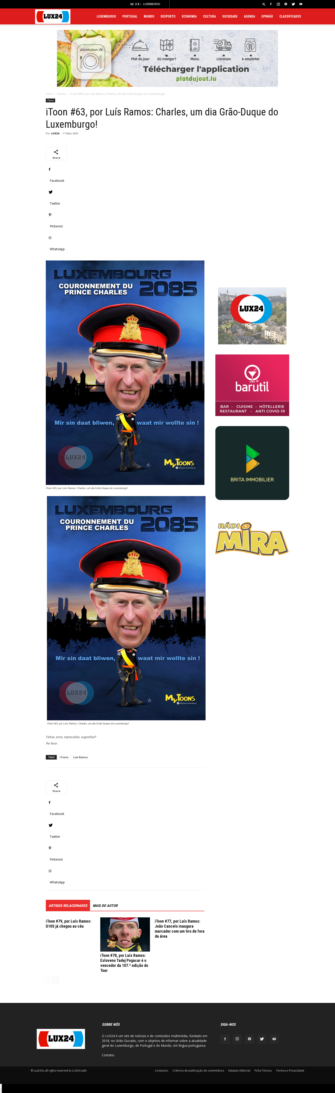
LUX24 (55, 133)
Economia (189, 16)
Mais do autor (105, 905)
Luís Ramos (80, 757)
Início (49, 94)
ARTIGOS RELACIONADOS (68, 905)
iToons (61, 94)
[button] (263, 4)
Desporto (168, 16)
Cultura (209, 16)
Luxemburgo (106, 16)
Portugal (129, 16)
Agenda (249, 16)
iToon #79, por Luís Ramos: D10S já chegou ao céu (68, 924)
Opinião (267, 16)
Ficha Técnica (263, 1070)
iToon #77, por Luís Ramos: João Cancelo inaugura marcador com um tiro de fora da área (179, 929)
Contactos (161, 1070)
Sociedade (229, 16)
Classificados (290, 16)
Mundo (149, 16)
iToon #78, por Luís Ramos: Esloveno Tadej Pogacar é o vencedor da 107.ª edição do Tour (124, 963)
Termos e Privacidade (290, 1070)
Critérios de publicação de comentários (198, 1070)
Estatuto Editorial (239, 1070)
